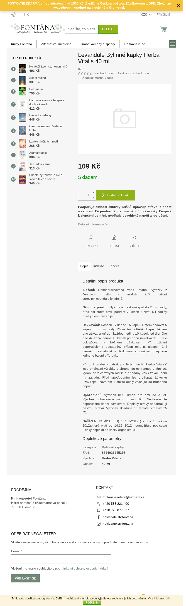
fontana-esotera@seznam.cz (123, 497)
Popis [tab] (84, 266)
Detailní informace (91, 224)
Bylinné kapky (113, 447)
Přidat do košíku (118, 195)
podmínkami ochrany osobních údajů (81, 568)
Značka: (97, 78)
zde (168, 598)
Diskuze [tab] (98, 266)
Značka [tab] (114, 266)
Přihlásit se (25, 578)
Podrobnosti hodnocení (135, 73)
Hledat (108, 29)
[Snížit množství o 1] (94, 197)
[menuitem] (22, 44)
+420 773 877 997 (116, 510)
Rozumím (92, 602)
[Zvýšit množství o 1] (94, 192)
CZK (144, 14)
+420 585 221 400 (116, 503)
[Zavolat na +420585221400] (17, 14)
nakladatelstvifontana (118, 517)
